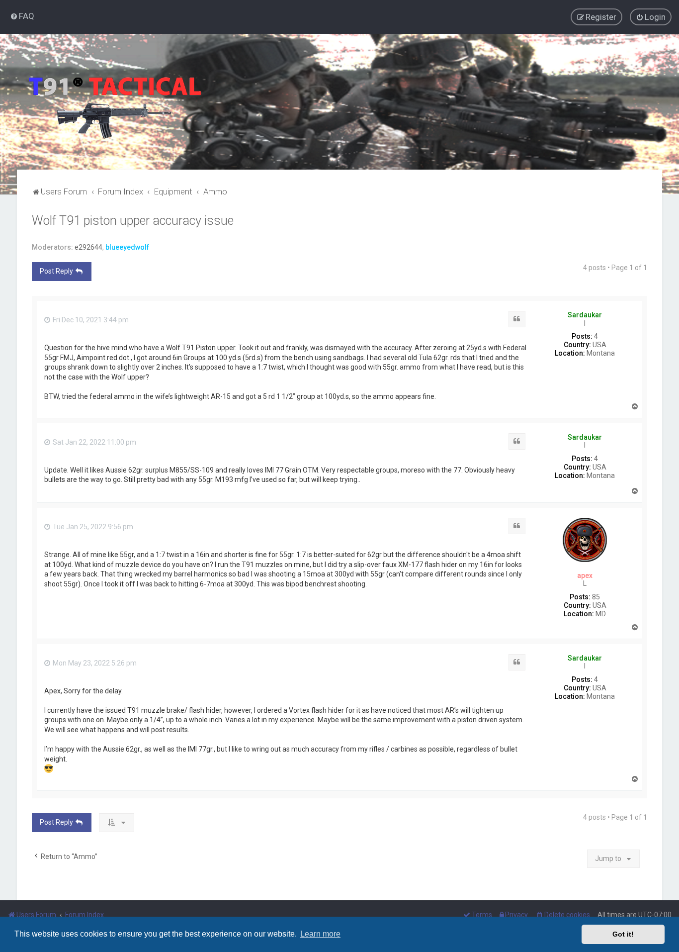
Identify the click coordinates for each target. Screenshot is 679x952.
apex (585, 575)
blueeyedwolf (127, 247)
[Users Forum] (114, 102)
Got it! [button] (623, 934)
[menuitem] (22, 15)
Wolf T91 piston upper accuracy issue (133, 220)
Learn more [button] (320, 934)
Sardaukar (585, 315)
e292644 (88, 247)
